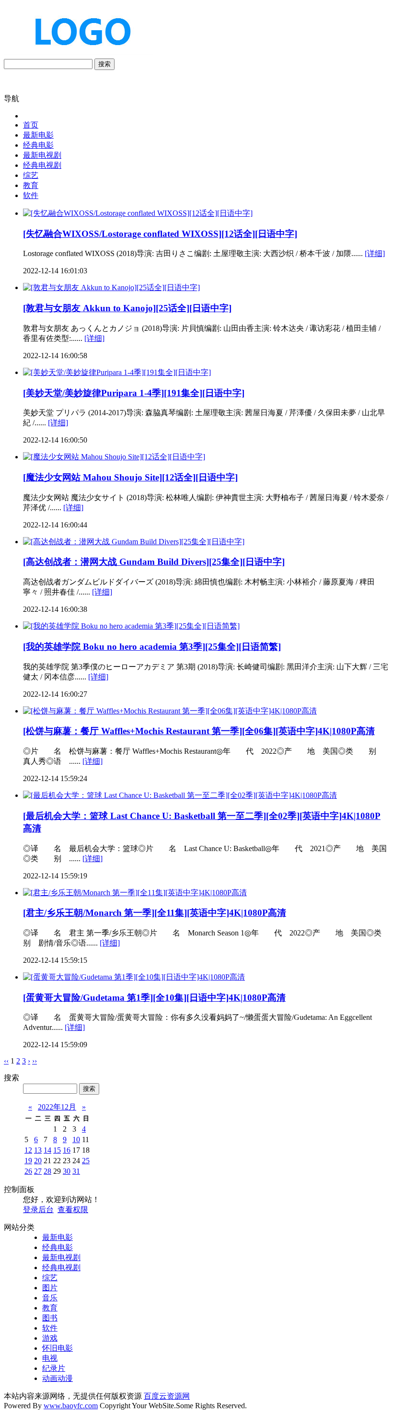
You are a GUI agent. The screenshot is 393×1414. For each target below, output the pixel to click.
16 (66, 1150)
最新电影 (38, 135)
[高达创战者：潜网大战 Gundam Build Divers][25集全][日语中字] (154, 562)
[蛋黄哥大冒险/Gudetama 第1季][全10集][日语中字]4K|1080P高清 (154, 998)
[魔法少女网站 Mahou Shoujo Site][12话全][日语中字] (130, 477)
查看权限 (73, 1209)
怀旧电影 (57, 1348)
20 (38, 1161)
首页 (30, 125)
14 (47, 1150)
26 (28, 1171)
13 (38, 1150)
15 (57, 1150)
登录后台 (38, 1209)
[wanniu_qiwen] (78, 54)
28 (47, 1171)
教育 (30, 185)
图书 (50, 1318)
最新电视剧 (42, 155)
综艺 (30, 175)
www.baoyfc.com (71, 1406)
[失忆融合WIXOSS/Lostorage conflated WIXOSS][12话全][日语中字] (160, 234)
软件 (30, 195)
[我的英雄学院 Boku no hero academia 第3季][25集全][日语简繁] (152, 647)
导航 (11, 98)
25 (86, 1161)
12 (28, 1150)
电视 (50, 1358)
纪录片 (53, 1368)
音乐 (50, 1298)
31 (76, 1171)
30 (66, 1171)
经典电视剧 (42, 165)
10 (76, 1139)
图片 (50, 1288)
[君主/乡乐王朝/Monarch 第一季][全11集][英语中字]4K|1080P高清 (154, 913)
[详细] (375, 253)
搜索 (104, 64)
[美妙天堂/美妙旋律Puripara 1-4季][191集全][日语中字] (133, 393)
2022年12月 (57, 1107)
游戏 (50, 1338)
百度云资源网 (167, 1396)
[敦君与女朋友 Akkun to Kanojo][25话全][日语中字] (127, 308)
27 (38, 1171)
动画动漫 (57, 1378)
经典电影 (38, 145)
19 (28, 1161)
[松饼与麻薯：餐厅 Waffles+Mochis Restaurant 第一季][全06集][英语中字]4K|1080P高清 (199, 731)
